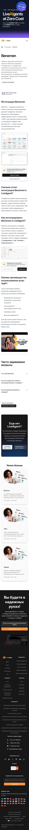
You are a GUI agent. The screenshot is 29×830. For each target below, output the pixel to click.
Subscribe (14, 784)
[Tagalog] (24, 803)
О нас (7, 681)
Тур (7, 674)
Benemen (15, 47)
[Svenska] (22, 803)
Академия (21, 688)
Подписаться (22, 269)
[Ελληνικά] (16, 799)
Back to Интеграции (7, 403)
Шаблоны (21, 691)
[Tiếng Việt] (2, 805)
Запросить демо (14, 175)
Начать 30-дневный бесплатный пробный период (14, 623)
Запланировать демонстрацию (19, 447)
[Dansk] (10, 799)
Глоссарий (21, 684)
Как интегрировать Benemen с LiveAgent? (10, 391)
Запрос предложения (21, 673)
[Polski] (5, 803)
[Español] (22, 799)
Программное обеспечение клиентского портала (14, 727)
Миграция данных (21, 664)
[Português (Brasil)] (8, 803)
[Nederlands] (24, 801)
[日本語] (16, 801)
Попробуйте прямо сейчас (7, 447)
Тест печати (21, 694)
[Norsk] (2, 803)
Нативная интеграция (8, 82)
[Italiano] (13, 801)
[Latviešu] (22, 801)
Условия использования (14, 812)
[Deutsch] (13, 799)
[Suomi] (2, 801)
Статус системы (21, 667)
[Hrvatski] (8, 801)
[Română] (10, 803)
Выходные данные (7, 698)
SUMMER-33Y (9, 24)
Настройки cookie (19, 818)
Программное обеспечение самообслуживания (14, 716)
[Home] (2, 47)
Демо (7, 661)
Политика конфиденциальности (11, 816)
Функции (7, 668)
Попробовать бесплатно (8, 405)
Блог (21, 681)
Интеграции (7, 47)
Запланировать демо (14, 629)
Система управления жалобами (14, 724)
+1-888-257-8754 (14, 743)
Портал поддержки (21, 661)
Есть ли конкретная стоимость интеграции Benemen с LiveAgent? (11, 382)
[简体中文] (5, 805)
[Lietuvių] (19, 801)
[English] (19, 799)
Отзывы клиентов (7, 689)
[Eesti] (24, 799)
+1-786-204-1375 (14, 746)
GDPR (24, 816)
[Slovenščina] (19, 803)
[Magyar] (10, 801)
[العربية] (2, 799)
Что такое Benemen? (7, 373)
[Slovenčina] (16, 803)
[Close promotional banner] (27, 2)
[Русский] (13, 803)
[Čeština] (8, 799)
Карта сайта (8, 818)
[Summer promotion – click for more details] (14, 19)
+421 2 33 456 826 (14, 740)
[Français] (5, 801)
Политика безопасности (14, 814)
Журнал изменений (21, 670)
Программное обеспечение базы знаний (14, 705)
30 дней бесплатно (14, 178)
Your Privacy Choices (16, 820)
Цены (7, 665)
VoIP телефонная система (14, 713)
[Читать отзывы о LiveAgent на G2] (14, 768)
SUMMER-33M (13, 23)
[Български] (5, 799)
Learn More (9, 94)
